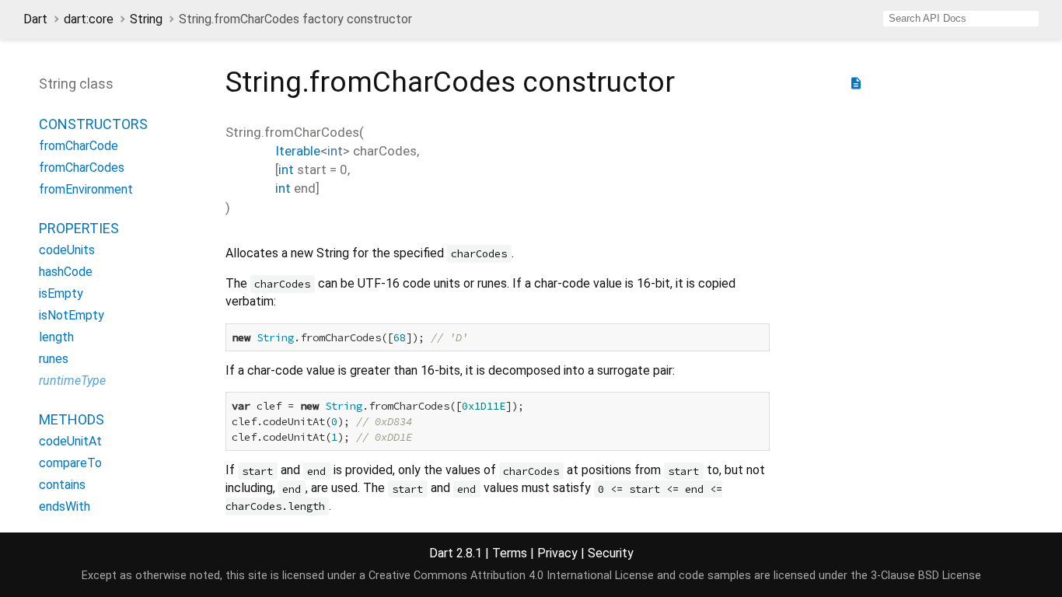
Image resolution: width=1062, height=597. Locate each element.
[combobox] (961, 18)
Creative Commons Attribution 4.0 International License (511, 575)
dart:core (89, 19)
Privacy (557, 553)
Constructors (93, 124)
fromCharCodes (81, 167)
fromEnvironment (86, 189)
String (146, 19)
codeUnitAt (70, 441)
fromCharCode (78, 145)
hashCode (66, 271)
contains (62, 484)
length (56, 337)
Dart (35, 19)
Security (611, 553)
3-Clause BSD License (926, 575)
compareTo (70, 463)
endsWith (64, 506)
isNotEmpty (71, 315)
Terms (509, 553)
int (335, 151)
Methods (71, 419)
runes (53, 358)
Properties (79, 228)
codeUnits (67, 250)
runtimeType (72, 380)
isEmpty (61, 293)
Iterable (297, 151)
